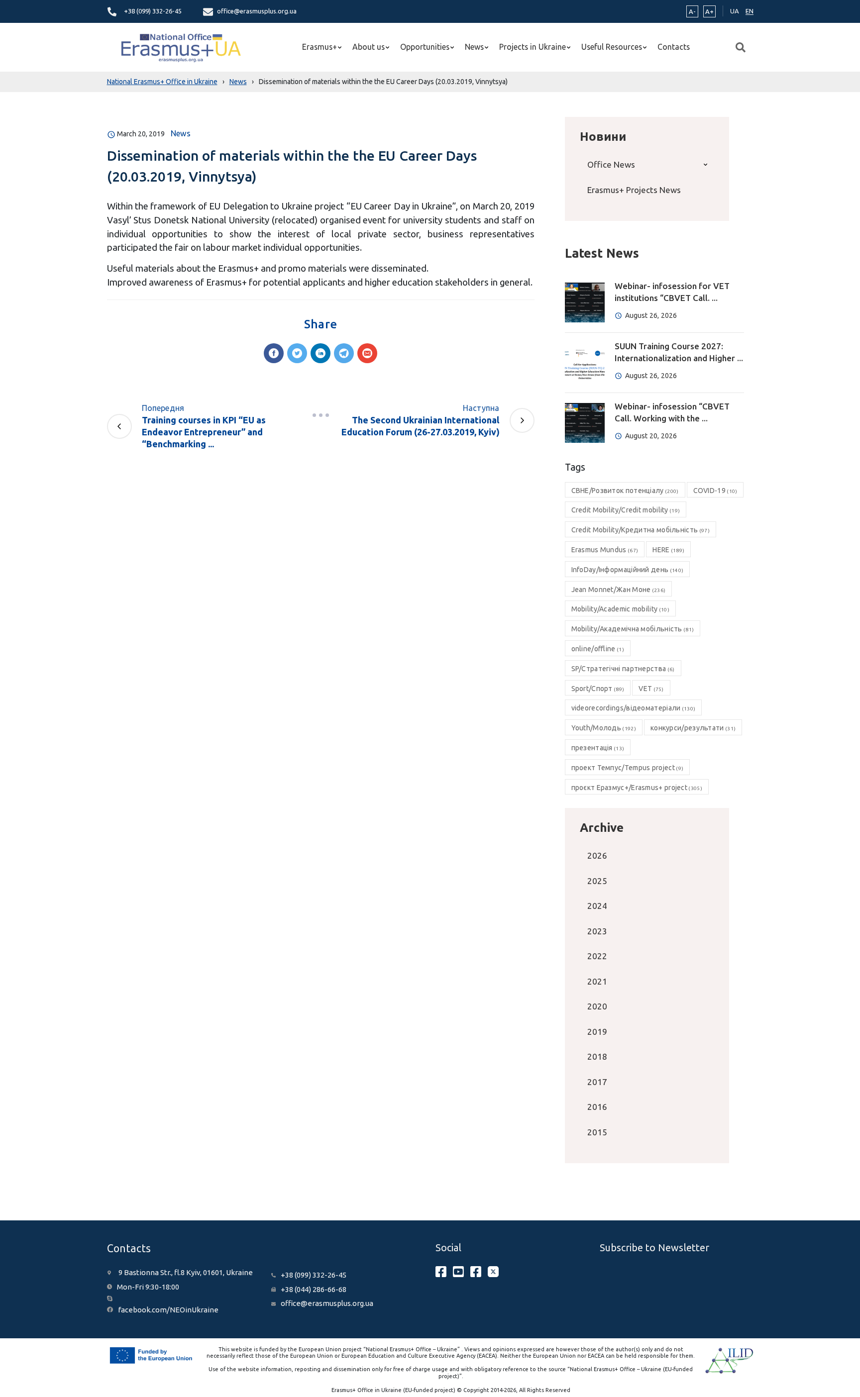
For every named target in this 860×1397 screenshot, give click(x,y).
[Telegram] (344, 353)
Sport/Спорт (598, 689)
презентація (598, 748)
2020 (597, 1006)
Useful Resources (611, 46)
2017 (597, 1082)
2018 (597, 1056)
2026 (597, 855)
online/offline (597, 649)
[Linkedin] (320, 353)
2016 (597, 1106)
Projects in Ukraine (532, 46)
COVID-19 (715, 491)
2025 (597, 881)
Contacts (673, 46)
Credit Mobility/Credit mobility (625, 510)
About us (368, 46)
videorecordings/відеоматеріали (633, 708)
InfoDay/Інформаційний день (627, 570)
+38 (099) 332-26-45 (153, 10)
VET (651, 689)
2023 (597, 931)
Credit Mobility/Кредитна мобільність (640, 530)
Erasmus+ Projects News (634, 190)
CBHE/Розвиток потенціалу (625, 491)
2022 (597, 956)
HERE (668, 550)
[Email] (367, 353)
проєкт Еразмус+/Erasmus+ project (636, 788)
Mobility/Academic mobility (620, 609)
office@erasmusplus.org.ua (257, 10)
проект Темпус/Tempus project (627, 768)
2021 (597, 981)
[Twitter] (297, 353)
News (474, 46)
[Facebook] (274, 353)
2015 (597, 1132)
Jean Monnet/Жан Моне (618, 590)
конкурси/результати (693, 728)
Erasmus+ (319, 46)
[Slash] (320, 414)
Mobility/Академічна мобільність (632, 629)
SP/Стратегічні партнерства (623, 669)
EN (749, 10)
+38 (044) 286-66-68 (313, 1289)
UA (734, 10)
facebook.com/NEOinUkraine (168, 1309)
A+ (709, 11)
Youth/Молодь (603, 728)
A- (692, 11)
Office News (611, 164)
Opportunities (424, 46)
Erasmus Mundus (605, 550)
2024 (597, 905)
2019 (597, 1031)
